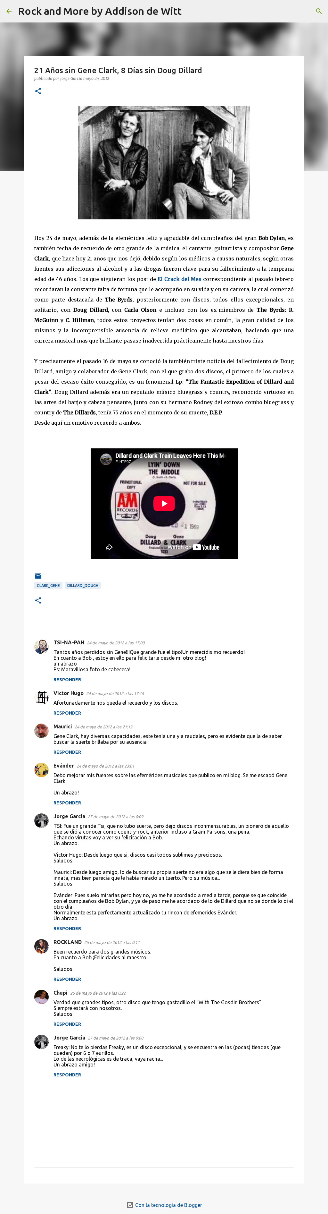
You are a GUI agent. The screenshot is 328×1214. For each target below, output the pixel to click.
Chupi (60, 993)
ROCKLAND (67, 942)
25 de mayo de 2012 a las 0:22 (98, 993)
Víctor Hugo (68, 693)
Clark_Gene (48, 585)
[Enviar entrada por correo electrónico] (38, 578)
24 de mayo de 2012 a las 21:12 (103, 727)
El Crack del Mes (180, 279)
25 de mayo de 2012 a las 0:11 (112, 942)
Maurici (62, 726)
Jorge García (69, 816)
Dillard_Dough (82, 585)
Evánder (63, 765)
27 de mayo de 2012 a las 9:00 (115, 1038)
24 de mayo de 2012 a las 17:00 (115, 643)
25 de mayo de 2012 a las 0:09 (115, 816)
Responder (67, 679)
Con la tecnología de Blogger (168, 1205)
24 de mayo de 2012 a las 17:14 (115, 693)
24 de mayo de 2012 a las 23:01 (105, 766)
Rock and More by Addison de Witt (100, 11)
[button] (38, 91)
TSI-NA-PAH (68, 642)
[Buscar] (190, 11)
